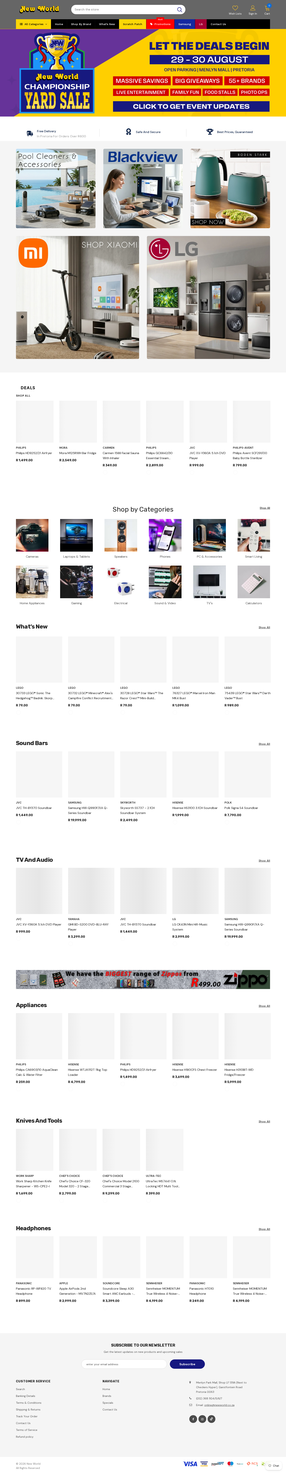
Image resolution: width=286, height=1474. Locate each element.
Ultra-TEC (153, 1176)
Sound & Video (165, 603)
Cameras (32, 557)
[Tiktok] (211, 1419)
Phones (165, 557)
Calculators (254, 603)
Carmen (108, 447)
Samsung (75, 802)
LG (174, 919)
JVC (192, 447)
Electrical (120, 603)
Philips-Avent (243, 447)
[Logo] (40, 9)
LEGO (19, 688)
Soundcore (111, 1283)
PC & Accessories (209, 557)
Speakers (120, 557)
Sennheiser (154, 1283)
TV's (209, 603)
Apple (63, 1283)
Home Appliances (32, 603)
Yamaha (74, 919)
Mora (63, 447)
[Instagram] (202, 1419)
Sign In (253, 13)
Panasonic (24, 1283)
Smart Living (253, 557)
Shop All (23, 395)
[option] (34, 437)
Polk (228, 802)
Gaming (76, 603)
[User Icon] (253, 7)
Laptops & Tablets (76, 557)
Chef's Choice (69, 1176)
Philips (21, 447)
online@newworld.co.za (219, 1405)
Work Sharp (25, 1176)
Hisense (177, 802)
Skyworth (127, 802)
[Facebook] (193, 1419)
